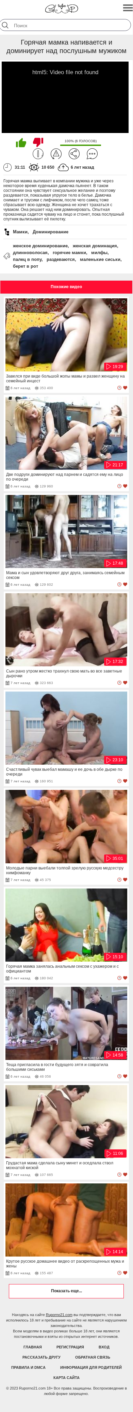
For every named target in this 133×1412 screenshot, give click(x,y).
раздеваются (61, 259)
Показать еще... (66, 1291)
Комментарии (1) (92, 154)
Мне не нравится (38, 142)
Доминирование (50, 231)
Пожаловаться (56, 154)
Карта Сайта (66, 1378)
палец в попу (27, 259)
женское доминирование (40, 245)
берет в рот (25, 266)
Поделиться (74, 154)
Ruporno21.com (59, 1315)
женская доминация (95, 245)
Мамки (20, 231)
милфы (99, 252)
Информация (38, 154)
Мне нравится (21, 142)
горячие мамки (69, 252)
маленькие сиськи (100, 259)
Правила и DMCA (28, 1367)
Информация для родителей (91, 1367)
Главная (32, 1347)
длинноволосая (30, 252)
